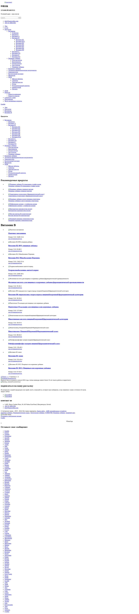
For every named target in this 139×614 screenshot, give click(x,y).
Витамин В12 (20, 41)
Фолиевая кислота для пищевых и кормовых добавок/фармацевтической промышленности (46, 282)
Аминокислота (13, 72)
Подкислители (17, 63)
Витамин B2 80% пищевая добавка (22, 246)
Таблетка (15, 80)
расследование (13, 239)
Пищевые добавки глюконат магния (20, 191)
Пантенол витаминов (17, 233)
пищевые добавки (6, 413)
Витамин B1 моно (15, 356)
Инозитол (15, 34)
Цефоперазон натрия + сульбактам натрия (21, 205)
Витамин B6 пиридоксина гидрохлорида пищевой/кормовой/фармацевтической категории (45, 295)
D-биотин (15, 33)
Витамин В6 (20, 48)
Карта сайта (41, 411)
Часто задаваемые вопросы (13, 101)
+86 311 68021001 (10, 406)
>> (8, 377)
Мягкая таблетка (17, 79)
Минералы (11, 75)
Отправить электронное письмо (11, 416)
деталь (20, 239)
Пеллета (14, 89)
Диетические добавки (37, 413)
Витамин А (15, 36)
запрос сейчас (5, 391)
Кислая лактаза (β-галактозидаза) (19, 215)
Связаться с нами (10, 97)
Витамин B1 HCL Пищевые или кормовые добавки (29, 368)
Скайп (3, 418)
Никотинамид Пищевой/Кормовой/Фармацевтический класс (33, 331)
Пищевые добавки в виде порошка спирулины (23, 201)
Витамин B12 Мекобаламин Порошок (24, 258)
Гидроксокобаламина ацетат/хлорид (23, 270)
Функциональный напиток (21, 85)
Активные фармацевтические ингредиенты (22, 70)
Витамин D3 (16, 53)
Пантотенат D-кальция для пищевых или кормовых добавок (33, 307)
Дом (6, 26)
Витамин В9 (20, 50)
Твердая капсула (17, 82)
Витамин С (15, 51)
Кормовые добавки (14, 68)
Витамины (11, 31)
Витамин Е (15, 55)
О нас (6, 28)
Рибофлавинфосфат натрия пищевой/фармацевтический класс (34, 344)
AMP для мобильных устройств (56, 411)
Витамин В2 (20, 43)
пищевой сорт (70, 413)
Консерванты (16, 62)
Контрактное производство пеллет (19, 210)
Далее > (4, 377)
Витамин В (15, 38)
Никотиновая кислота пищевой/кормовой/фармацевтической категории (38, 319)
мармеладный (16, 87)
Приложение (9, 99)
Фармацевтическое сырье (21, 413)
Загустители (16, 65)
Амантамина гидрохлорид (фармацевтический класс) (25, 196)
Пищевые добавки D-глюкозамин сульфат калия (23, 186)
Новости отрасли (13, 96)
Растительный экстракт (15, 74)
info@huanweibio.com (11, 408)
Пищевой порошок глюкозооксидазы (20, 220)
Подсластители (17, 60)
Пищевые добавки (14, 58)
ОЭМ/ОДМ (48, 413)
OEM (10, 77)
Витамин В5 (20, 46)
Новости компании (14, 94)
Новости (7, 92)
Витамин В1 (20, 40)
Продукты (8, 29)
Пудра (14, 84)
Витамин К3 (16, 57)
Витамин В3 (20, 45)
